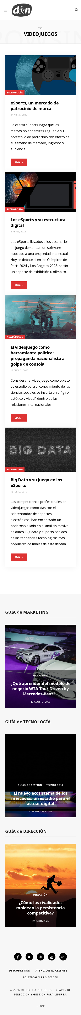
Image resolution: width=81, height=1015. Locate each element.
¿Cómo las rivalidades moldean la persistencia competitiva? (40, 908)
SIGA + (19, 162)
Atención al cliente (51, 970)
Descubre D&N (20, 970)
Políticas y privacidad (40, 977)
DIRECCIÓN (40, 894)
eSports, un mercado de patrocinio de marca (35, 105)
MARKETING (40, 675)
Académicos (15, 336)
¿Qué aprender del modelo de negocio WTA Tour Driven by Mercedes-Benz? (40, 689)
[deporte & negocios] (21, 10)
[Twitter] (29, 956)
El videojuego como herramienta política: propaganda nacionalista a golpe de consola (38, 355)
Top (42, 1006)
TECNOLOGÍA (15, 92)
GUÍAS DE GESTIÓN (30, 785)
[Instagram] (40, 956)
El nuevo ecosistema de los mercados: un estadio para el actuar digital (40, 798)
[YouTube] (51, 956)
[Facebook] (18, 956)
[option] (40, 666)
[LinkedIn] (63, 956)
